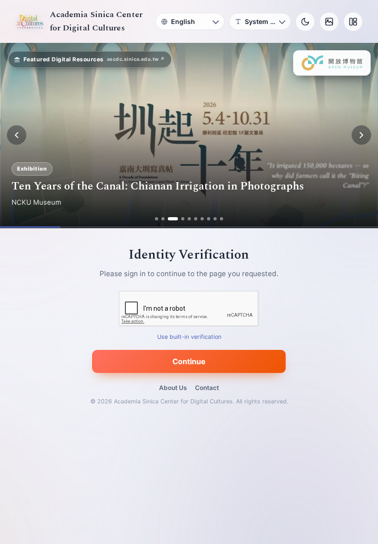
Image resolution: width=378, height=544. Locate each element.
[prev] (16, 135)
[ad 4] (182, 218)
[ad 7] (202, 218)
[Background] (329, 21)
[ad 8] (208, 218)
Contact (207, 387)
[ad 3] (173, 218)
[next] (361, 135)
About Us (173, 387)
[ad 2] (163, 218)
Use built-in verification (189, 336)
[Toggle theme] (305, 21)
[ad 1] (156, 218)
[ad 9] (215, 218)
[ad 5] (189, 218)
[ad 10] (221, 218)
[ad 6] (195, 218)
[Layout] (353, 21)
